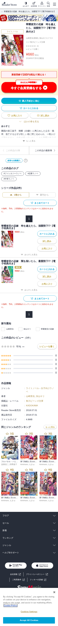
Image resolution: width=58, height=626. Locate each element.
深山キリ (27, 329)
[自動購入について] (26, 160)
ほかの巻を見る (31, 121)
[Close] (54, 592)
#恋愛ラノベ (33, 173)
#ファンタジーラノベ (12, 173)
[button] (38, 580)
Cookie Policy (10, 605)
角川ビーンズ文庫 (37, 42)
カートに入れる (30, 108)
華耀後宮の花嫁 (47, 329)
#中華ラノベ (9, 179)
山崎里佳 (10, 329)
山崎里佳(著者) (32, 38)
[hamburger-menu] (54, 4)
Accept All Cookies (29, 620)
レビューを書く (32, 49)
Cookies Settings (29, 612)
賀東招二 (5, 464)
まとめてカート (41, 203)
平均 (18, 346)
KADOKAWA (32, 405)
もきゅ (32, 464)
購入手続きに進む (30, 101)
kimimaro (24, 464)
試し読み (45, 115)
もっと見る (30, 141)
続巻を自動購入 (14, 160)
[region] (29, 607)
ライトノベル (12, 31)
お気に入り (16, 115)
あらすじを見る (30, 255)
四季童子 (13, 464)
